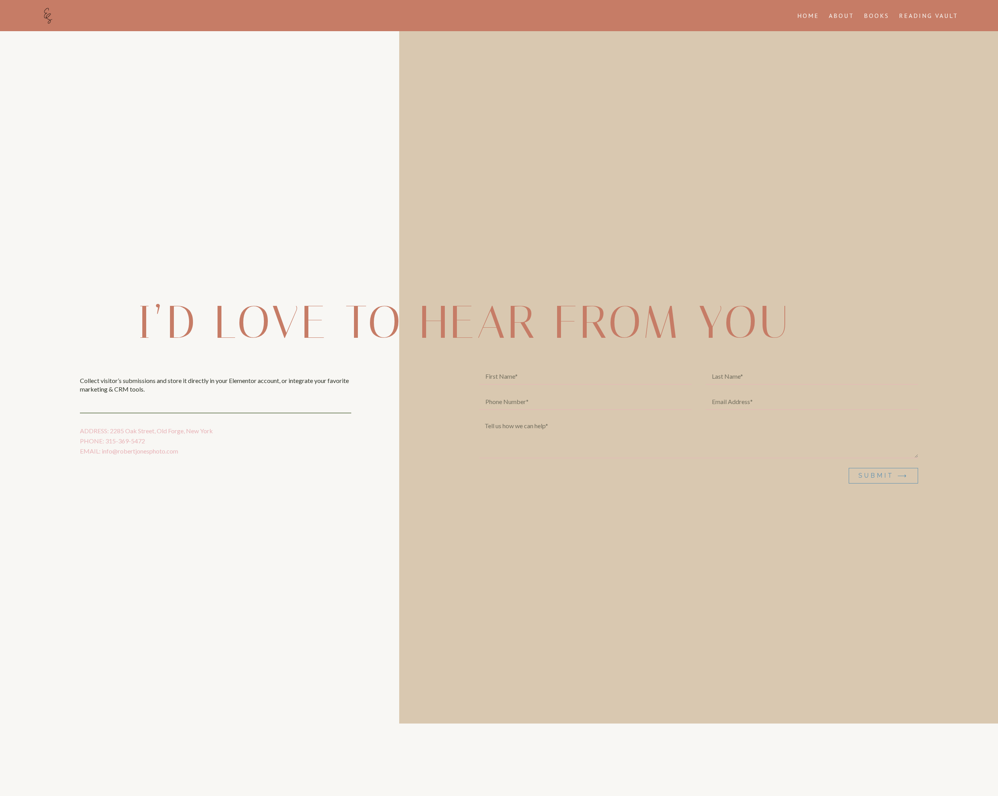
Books (876, 15)
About (841, 15)
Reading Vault (928, 15)
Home (808, 15)
